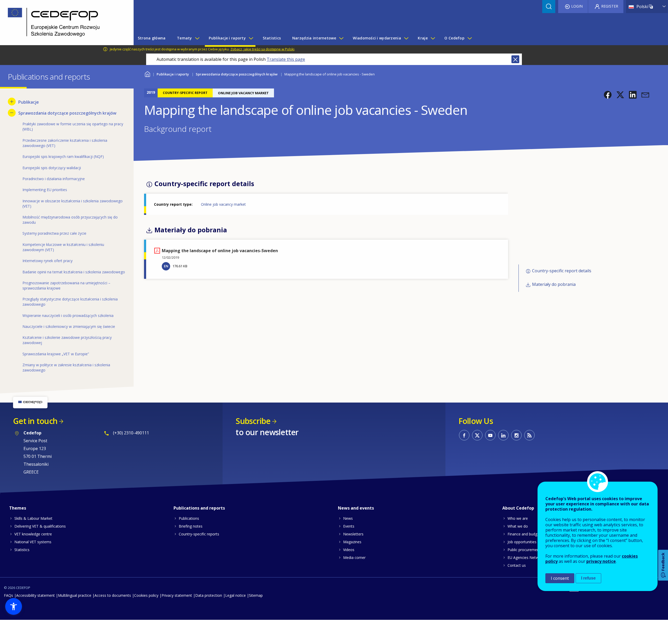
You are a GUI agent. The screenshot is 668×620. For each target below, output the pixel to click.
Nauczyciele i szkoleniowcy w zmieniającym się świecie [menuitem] (68, 326)
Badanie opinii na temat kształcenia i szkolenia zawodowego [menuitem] (73, 271)
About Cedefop (518, 508)
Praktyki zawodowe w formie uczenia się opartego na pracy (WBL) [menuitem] (72, 126)
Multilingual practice (74, 595)
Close (515, 59)
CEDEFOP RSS (529, 435)
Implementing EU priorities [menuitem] (44, 189)
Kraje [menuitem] (422, 38)
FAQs (8, 595)
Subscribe (253, 421)
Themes (17, 508)
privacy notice (601, 561)
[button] (608, 95)
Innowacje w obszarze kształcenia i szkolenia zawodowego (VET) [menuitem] (72, 203)
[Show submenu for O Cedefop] (469, 38)
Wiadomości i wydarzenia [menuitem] (377, 38)
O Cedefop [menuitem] (454, 38)
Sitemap (256, 595)
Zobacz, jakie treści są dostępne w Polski (262, 49)
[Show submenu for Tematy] (197, 38)
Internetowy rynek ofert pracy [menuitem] (47, 260)
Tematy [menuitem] (184, 38)
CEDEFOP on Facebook (464, 435)
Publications (189, 518)
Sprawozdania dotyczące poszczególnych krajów (237, 74)
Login (577, 6)
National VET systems (32, 541)
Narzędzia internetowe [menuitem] (314, 38)
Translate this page (286, 59)
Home (147, 73)
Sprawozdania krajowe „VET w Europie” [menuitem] (55, 353)
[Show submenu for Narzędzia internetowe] (341, 38)
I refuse (588, 578)
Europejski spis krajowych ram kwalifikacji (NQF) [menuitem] (63, 156)
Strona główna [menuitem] (152, 38)
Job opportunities (522, 541)
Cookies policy (146, 595)
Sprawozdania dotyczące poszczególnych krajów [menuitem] (67, 113)
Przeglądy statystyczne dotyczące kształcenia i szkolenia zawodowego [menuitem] (70, 302)
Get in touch (35, 421)
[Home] (63, 22)
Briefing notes (190, 526)
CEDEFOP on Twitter (477, 435)
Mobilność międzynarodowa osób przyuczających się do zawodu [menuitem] (70, 220)
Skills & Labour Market (33, 518)
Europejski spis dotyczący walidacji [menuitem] (51, 167)
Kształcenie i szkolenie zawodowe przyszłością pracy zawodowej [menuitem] (67, 340)
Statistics (21, 549)
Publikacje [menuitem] (28, 102)
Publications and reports (199, 508)
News (348, 518)
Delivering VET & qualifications (40, 526)
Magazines (352, 541)
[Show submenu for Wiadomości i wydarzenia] (406, 38)
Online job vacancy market (223, 204)
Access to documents (112, 595)
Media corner (354, 557)
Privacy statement (177, 595)
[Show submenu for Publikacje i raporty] (250, 38)
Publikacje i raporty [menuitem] (227, 38)
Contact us (517, 565)
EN (166, 266)
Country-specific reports (199, 534)
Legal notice (235, 595)
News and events (356, 508)
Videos (348, 549)
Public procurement (524, 549)
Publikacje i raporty (173, 74)
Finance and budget (524, 534)
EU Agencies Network (526, 557)
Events (348, 526)
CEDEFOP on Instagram (516, 435)
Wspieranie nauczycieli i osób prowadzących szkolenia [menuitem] (68, 315)
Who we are (518, 518)
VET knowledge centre (33, 534)
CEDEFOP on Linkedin (503, 435)
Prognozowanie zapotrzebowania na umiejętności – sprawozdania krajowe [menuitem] (66, 285)
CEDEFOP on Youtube (490, 435)
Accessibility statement (35, 595)
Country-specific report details (561, 271)
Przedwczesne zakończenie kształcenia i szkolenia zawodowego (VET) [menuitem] (64, 143)
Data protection (208, 595)
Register (609, 6)
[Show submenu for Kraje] (432, 38)
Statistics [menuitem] (272, 38)
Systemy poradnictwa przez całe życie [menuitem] (54, 233)
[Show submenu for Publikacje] (12, 101)
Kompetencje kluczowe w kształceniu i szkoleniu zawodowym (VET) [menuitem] (63, 247)
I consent (560, 578)
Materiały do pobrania (554, 284)
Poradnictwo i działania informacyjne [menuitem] (53, 178)
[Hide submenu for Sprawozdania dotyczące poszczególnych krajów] (12, 113)
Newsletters (353, 534)
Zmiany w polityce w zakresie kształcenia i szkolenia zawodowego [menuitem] (66, 367)
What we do (518, 526)
